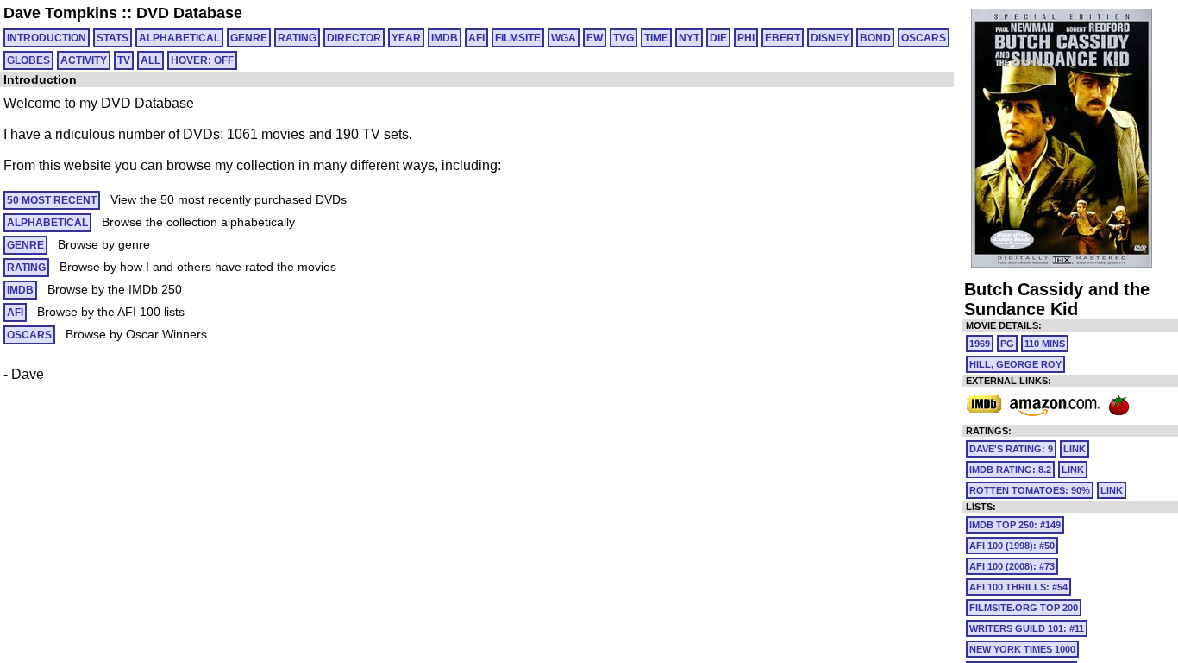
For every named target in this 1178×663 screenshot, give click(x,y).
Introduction (46, 38)
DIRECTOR (354, 38)
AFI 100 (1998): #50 (1012, 545)
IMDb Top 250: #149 (1015, 525)
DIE (718, 38)
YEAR (406, 38)
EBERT (782, 38)
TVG (623, 38)
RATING (297, 38)
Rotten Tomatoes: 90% (1029, 490)
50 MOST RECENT (52, 200)
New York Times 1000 (1022, 649)
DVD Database (189, 13)
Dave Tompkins (60, 13)
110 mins (1044, 343)
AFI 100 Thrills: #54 (1018, 587)
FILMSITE (518, 38)
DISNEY (830, 38)
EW (594, 38)
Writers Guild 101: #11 (1026, 628)
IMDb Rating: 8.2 (1010, 469)
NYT (689, 38)
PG (1007, 343)
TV (123, 60)
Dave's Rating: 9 (1011, 449)
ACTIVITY (83, 60)
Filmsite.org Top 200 (1023, 608)
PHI (746, 38)
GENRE (248, 38)
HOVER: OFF (202, 60)
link (1074, 449)
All (150, 60)
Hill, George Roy (1015, 364)
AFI (476, 38)
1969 (979, 343)
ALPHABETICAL (179, 38)
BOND (875, 38)
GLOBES (28, 60)
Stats (112, 38)
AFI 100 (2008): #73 (1012, 566)
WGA (563, 38)
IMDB (444, 38)
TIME (656, 38)
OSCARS (923, 38)
